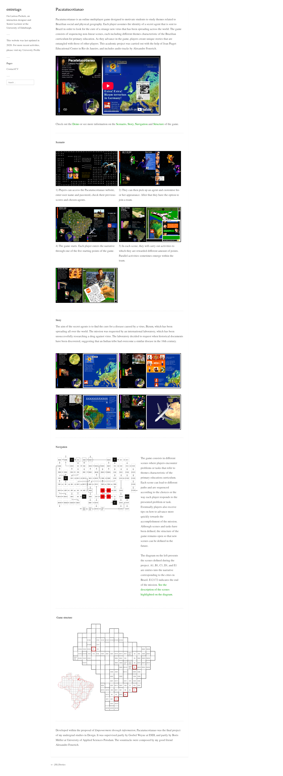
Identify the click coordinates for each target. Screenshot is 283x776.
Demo (75, 124)
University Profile (31, 50)
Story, (131, 124)
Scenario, (121, 124)
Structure (158, 124)
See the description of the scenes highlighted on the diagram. (157, 589)
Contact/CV (13, 69)
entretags (14, 9)
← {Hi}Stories (58, 764)
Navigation (141, 124)
